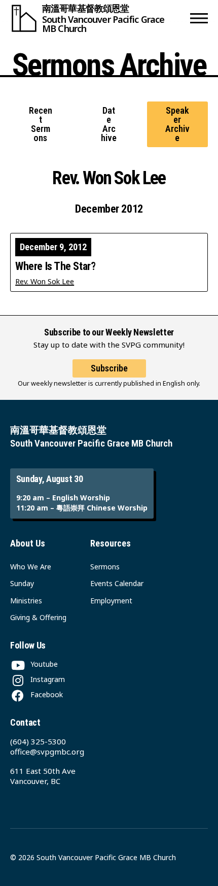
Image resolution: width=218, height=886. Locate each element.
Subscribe (109, 368)
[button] (199, 18)
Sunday (22, 583)
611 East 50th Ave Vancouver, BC (43, 776)
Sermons (105, 566)
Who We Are (30, 566)
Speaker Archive (177, 124)
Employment (111, 600)
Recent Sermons (40, 124)
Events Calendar (116, 583)
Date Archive (109, 124)
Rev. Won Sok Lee (44, 281)
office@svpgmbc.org (47, 751)
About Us (27, 543)
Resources (110, 543)
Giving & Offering (38, 617)
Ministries (26, 600)
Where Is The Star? (55, 266)
